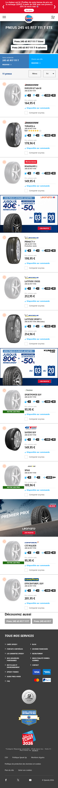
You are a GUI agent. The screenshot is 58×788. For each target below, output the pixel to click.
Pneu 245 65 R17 (42, 621)
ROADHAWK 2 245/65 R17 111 (29, 172)
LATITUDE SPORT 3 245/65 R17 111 (29, 325)
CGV (6, 757)
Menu (4, 15)
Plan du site (9, 770)
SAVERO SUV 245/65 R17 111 (29, 438)
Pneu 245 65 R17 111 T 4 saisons (29, 47)
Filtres (34, 74)
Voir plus (29, 10)
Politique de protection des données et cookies (23, 764)
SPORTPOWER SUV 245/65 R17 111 (29, 401)
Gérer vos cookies (25, 770)
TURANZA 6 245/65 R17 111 (29, 133)
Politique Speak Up (19, 757)
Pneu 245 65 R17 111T (17, 621)
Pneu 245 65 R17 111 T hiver (29, 41)
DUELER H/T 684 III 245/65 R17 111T (29, 94)
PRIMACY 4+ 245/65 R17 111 (29, 248)
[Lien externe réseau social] (6, 780)
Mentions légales (37, 757)
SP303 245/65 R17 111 (29, 476)
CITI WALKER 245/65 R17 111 (29, 552)
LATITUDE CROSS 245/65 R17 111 (29, 287)
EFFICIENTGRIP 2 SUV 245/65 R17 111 (29, 590)
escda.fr (35, 750)
